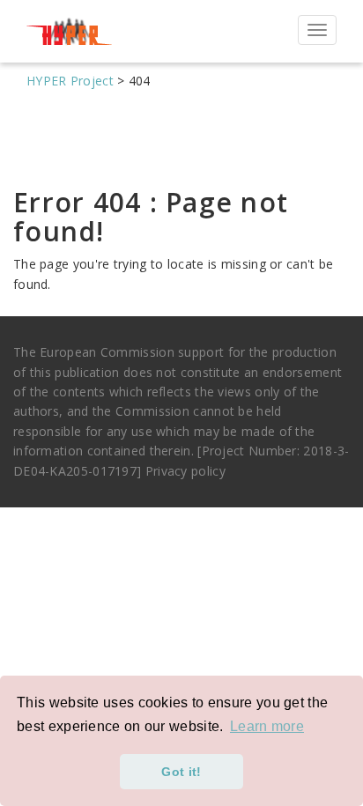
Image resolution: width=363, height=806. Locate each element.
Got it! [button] (181, 772)
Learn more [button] (267, 726)
